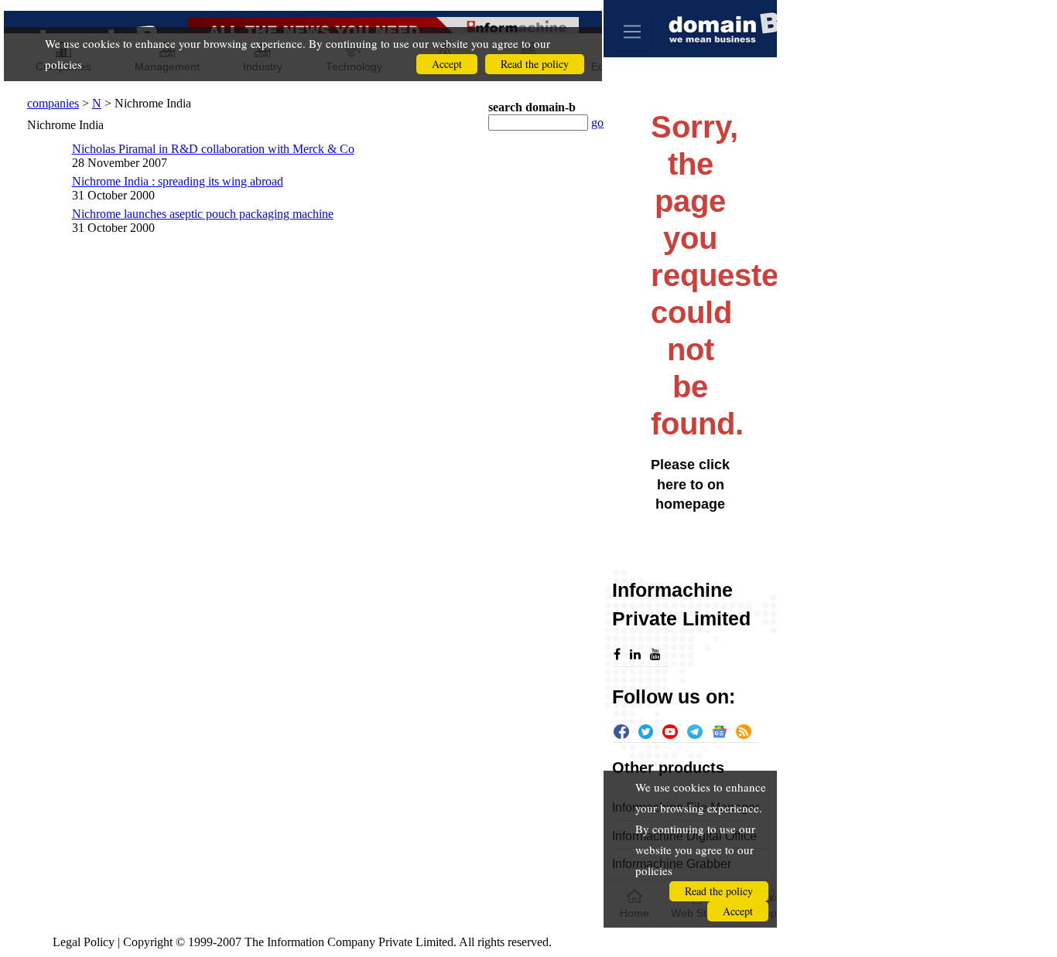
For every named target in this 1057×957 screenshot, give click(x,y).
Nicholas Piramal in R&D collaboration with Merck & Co (213, 148)
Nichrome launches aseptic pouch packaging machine (203, 213)
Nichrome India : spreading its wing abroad (177, 181)
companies (53, 103)
